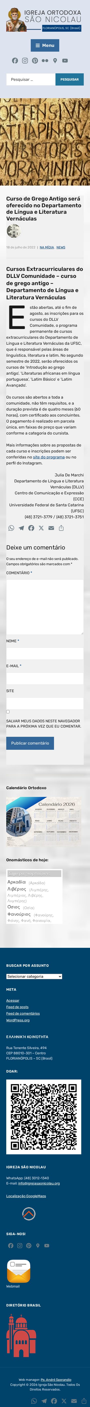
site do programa (49, 457)
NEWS (60, 247)
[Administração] (75, 61)
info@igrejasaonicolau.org (39, 1183)
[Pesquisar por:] (31, 79)
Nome (12, 641)
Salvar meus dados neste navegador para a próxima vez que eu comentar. (43, 724)
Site (10, 691)
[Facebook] (15, 61)
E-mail (14, 666)
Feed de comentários (23, 1013)
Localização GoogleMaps (26, 1196)
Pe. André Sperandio (56, 1380)
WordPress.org (18, 1020)
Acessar (12, 1000)
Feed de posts (17, 1007)
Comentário (19, 573)
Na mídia (47, 247)
